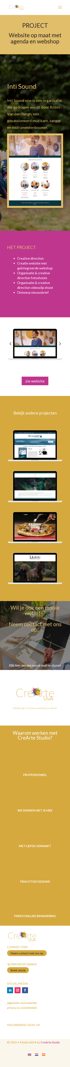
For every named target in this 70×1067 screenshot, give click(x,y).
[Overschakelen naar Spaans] (43, 1054)
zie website (35, 381)
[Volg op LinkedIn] (10, 990)
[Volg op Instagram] (18, 990)
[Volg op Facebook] (25, 990)
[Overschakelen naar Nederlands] (36, 1054)
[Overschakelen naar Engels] (29, 1054)
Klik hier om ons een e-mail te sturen (35, 665)
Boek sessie (18, 970)
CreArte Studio (50, 1042)
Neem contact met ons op (26, 953)
